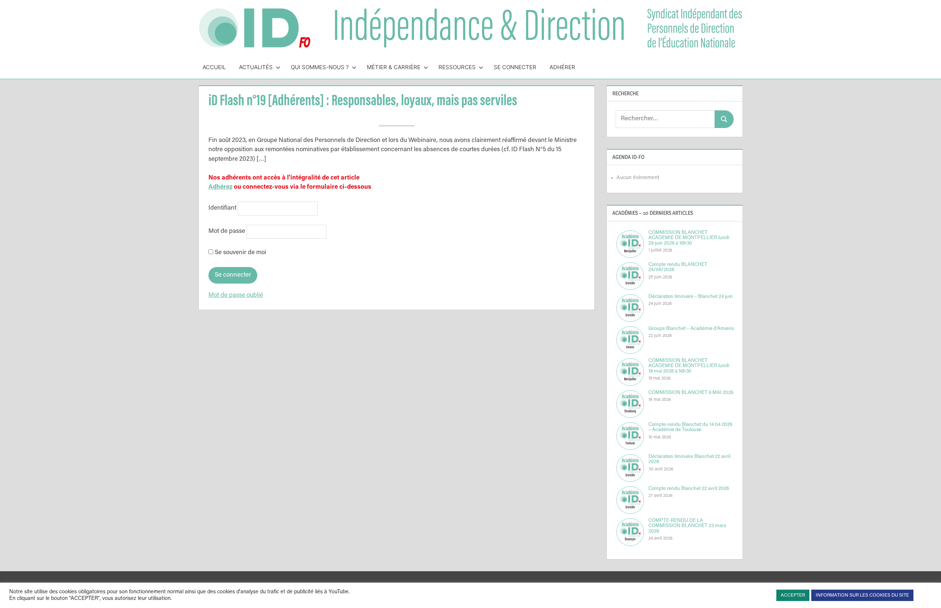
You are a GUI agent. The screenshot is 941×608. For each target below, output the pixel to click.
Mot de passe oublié (235, 295)
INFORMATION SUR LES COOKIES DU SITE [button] (862, 595)
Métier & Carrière (394, 67)
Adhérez (220, 187)
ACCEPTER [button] (793, 595)
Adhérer (562, 67)
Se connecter (515, 67)
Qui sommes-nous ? (320, 67)
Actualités (256, 67)
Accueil (214, 67)
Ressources (457, 67)
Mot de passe (226, 232)
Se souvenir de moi (239, 253)
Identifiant (222, 208)
